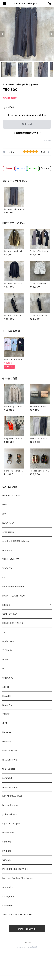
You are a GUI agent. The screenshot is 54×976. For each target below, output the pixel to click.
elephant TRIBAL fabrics (15, 541)
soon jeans (8, 896)
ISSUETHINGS (9, 759)
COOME (6, 860)
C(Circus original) (12, 823)
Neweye (7, 732)
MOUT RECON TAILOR (14, 595)
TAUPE (6, 714)
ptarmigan (7, 550)
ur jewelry (7, 677)
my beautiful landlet (13, 586)
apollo (5, 687)
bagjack (6, 605)
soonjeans (8, 905)
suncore (6, 841)
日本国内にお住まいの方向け (27, 133)
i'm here (6, 851)
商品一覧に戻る (27, 928)
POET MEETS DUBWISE (15, 869)
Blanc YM (7, 705)
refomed (7, 778)
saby (5, 632)
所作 (4, 513)
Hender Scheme (11, 495)
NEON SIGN (8, 523)
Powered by (23, 947)
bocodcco (8, 832)
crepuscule (8, 532)
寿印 (4, 723)
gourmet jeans (10, 787)
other (5, 659)
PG (4, 668)
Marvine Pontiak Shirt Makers (18, 878)
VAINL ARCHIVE (10, 559)
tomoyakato (8, 769)
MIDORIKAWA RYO (12, 796)
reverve (6, 741)
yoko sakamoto (10, 814)
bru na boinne (10, 805)
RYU (4, 504)
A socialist (8, 887)
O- (3, 577)
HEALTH (6, 696)
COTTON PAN (10, 614)
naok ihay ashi (10, 750)
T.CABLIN (7, 650)
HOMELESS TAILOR (12, 623)
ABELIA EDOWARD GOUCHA (17, 914)
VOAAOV (7, 568)
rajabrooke (8, 641)
